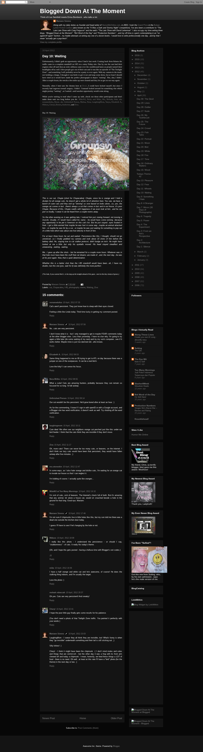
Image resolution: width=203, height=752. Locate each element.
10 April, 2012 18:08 (65, 538)
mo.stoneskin (55, 467)
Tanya (107, 102)
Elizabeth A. (116, 102)
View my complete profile (51, 42)
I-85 (66, 287)
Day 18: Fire (142, 155)
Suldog (138, 348)
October (141, 83)
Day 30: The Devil (145, 99)
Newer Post (48, 718)
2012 (137, 71)
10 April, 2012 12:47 (71, 467)
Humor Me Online (140, 434)
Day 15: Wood (143, 170)
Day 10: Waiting (144, 192)
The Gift (138, 351)
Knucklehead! (142, 419)
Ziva (76, 105)
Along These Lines (144, 334)
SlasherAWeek (142, 383)
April (139, 95)
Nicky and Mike (94, 99)
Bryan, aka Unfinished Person (66, 102)
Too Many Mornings (145, 370)
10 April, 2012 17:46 (77, 513)
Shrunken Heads (142, 386)
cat (50, 287)
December (142, 75)
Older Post (116, 718)
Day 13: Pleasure (145, 180)
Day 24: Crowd (144, 128)
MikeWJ (82, 99)
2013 (137, 67)
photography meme (77, 287)
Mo (103, 99)
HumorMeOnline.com (111, 25)
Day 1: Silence (143, 246)
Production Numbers (145, 405)
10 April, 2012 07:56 (77, 324)
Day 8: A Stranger (145, 203)
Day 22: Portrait (144, 139)
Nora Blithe (54, 379)
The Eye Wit (141, 359)
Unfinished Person (58, 398)
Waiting (90, 287)
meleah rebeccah (57, 592)
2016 (137, 55)
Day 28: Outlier (144, 107)
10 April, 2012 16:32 (87, 491)
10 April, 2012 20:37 (74, 592)
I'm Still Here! (140, 397)
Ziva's (84, 86)
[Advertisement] (143, 657)
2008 (137, 277)
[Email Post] (82, 284)
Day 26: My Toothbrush (143, 116)
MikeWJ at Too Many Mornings (63, 491)
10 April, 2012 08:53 (70, 354)
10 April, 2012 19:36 (63, 568)
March (140, 251)
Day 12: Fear (143, 184)
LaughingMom (98, 102)
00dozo (45, 105)
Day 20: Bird (142, 147)
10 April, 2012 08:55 (69, 379)
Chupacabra (58, 287)
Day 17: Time (143, 159)
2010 (137, 269)
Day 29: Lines (143, 103)
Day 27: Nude (143, 111)
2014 (137, 63)
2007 (137, 281)
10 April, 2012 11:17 (62, 445)
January (141, 260)
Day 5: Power (143, 220)
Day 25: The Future (142, 122)
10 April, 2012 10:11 (71, 425)
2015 (137, 59)
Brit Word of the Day (145, 394)
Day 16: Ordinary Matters (145, 164)
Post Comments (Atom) (88, 728)
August (140, 87)
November (142, 79)
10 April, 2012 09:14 (76, 398)
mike (51, 568)
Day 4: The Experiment (143, 225)
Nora (89, 102)
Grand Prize (143, 25)
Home (83, 718)
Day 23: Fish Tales (143, 133)
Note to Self (140, 362)
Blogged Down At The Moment (82, 11)
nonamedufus (55, 302)
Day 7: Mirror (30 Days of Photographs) (145, 210)
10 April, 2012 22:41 (64, 609)
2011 (137, 265)
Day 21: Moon (143, 143)
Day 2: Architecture (143, 241)
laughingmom (55, 425)
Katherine (66, 105)
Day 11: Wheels (144, 188)
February (142, 256)
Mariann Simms (63, 21)
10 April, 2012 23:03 (77, 634)
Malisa (83, 102)
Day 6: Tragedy (144, 216)
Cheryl (52, 105)
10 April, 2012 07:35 (71, 302)
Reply (51, 316)
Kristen (59, 105)
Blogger (116, 746)
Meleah (110, 99)
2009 (137, 273)
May (139, 91)
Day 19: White (143, 151)
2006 (137, 285)
